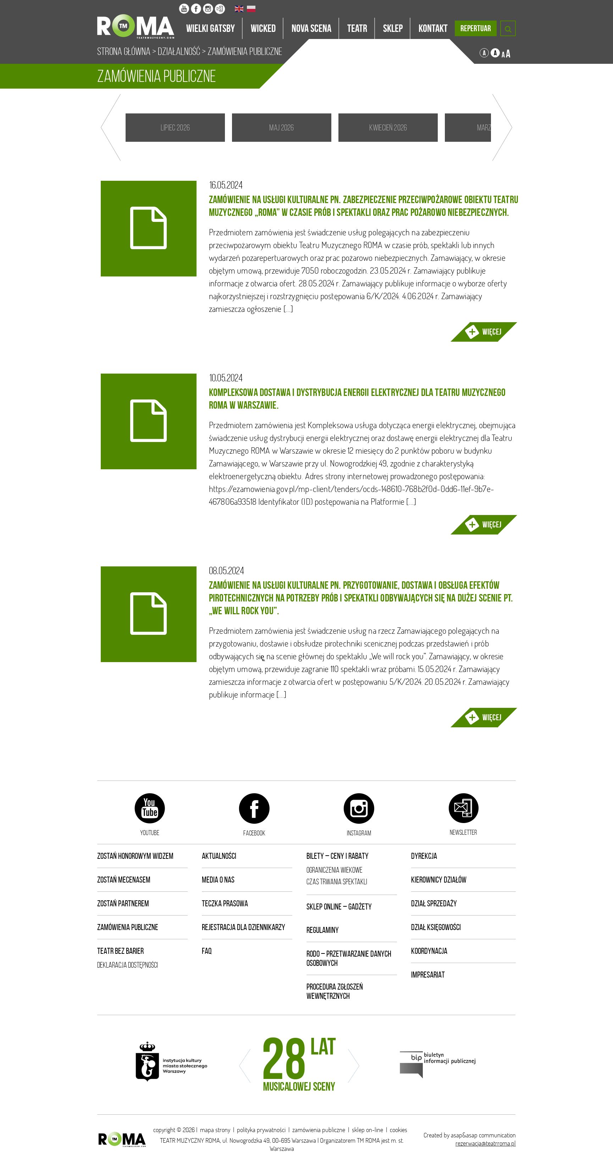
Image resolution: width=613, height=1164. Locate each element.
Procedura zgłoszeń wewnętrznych (334, 991)
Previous (111, 127)
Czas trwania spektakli (336, 882)
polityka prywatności (261, 1130)
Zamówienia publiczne (127, 927)
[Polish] (251, 9)
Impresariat (428, 974)
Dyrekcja (424, 856)
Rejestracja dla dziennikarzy (243, 927)
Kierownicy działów (438, 879)
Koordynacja (429, 951)
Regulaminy (322, 930)
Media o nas (218, 879)
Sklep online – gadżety (339, 906)
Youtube (149, 832)
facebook (254, 833)
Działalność (179, 51)
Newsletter (463, 832)
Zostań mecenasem (123, 879)
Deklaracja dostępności (127, 965)
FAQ (207, 951)
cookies (398, 1130)
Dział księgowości (436, 927)
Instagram (359, 833)
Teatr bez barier (120, 951)
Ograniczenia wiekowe (334, 870)
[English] (239, 9)
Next (502, 127)
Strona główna (123, 51)
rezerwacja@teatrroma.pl (485, 1143)
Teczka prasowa (225, 903)
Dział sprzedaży (434, 903)
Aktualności (219, 856)
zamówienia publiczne (318, 1130)
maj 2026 (281, 127)
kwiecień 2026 (388, 127)
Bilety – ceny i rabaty (337, 856)
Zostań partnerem (123, 903)
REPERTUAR (475, 28)
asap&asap (464, 1135)
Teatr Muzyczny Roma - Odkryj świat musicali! (138, 19)
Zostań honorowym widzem (135, 856)
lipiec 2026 (175, 127)
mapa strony (215, 1130)
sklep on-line (367, 1130)
